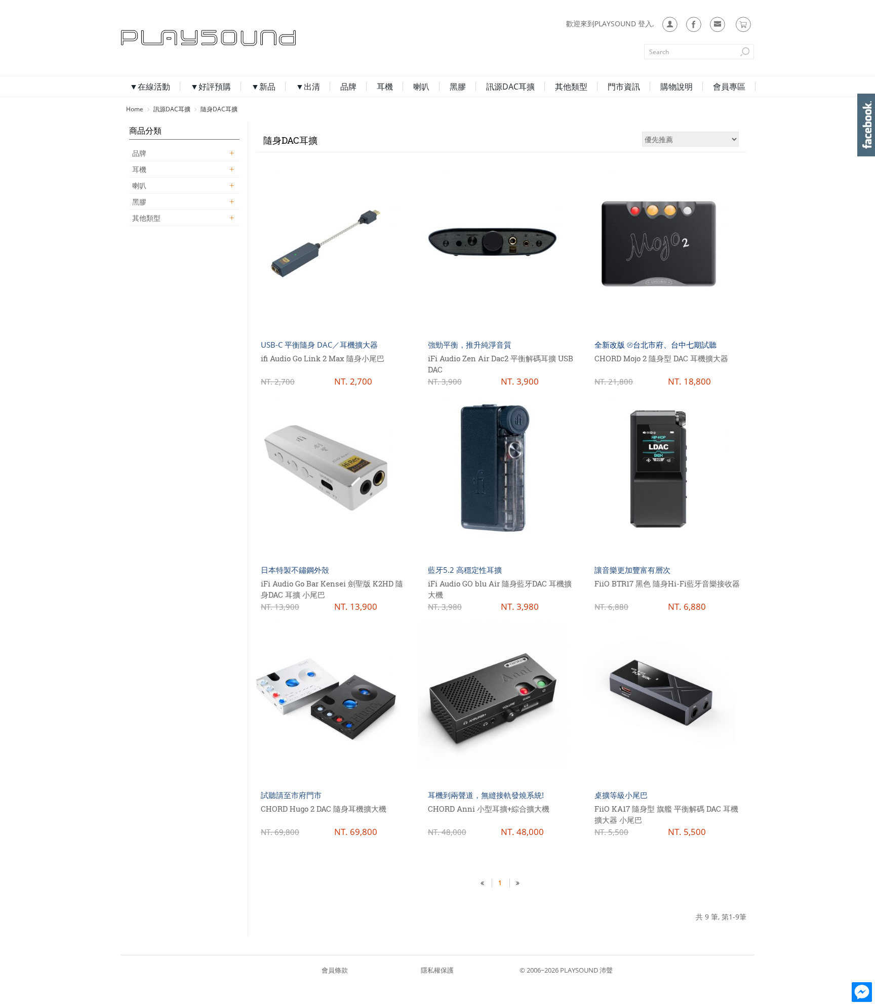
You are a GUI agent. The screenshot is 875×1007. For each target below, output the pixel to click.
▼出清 (308, 86)
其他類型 (571, 86)
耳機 (385, 86)
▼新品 (263, 86)
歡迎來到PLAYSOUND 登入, (610, 23)
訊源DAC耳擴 (510, 86)
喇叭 (421, 86)
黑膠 (458, 86)
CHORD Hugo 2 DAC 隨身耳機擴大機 (323, 809)
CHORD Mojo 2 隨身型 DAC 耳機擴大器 (661, 358)
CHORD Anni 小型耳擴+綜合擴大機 (488, 809)
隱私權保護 (437, 970)
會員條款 (335, 970)
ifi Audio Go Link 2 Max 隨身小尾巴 (322, 358)
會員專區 (729, 86)
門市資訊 (624, 86)
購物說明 (676, 86)
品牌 (348, 86)
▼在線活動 (150, 86)
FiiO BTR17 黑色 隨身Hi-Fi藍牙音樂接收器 (667, 583)
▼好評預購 (210, 86)
